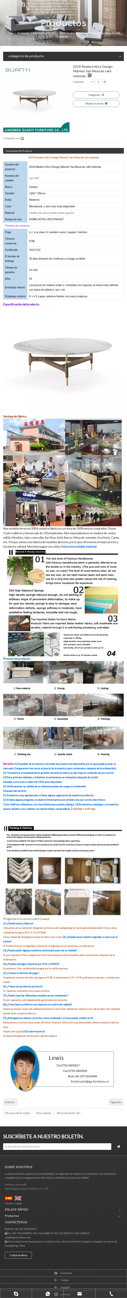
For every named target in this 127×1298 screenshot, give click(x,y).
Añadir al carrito (94, 103)
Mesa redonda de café (68, 1113)
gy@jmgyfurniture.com (17, 1237)
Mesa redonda (43, 1113)
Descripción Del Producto (19, 150)
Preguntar (94, 94)
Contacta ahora (18, 1255)
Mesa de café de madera (17, 1113)
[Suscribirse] (118, 1146)
